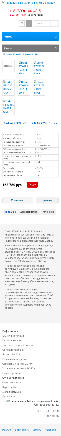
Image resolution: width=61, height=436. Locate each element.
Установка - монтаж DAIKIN (18, 368)
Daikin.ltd (6, 430)
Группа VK (53, 415)
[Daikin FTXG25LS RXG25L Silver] (30, 54)
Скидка (32, 184)
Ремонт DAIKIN (11, 354)
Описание (10, 211)
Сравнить (47, 200)
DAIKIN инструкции (13, 335)
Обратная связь (11, 382)
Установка (48, 211)
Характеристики (29, 211)
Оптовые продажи (13, 349)
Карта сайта (9, 387)
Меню (8, 36)
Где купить (8, 396)
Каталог (8, 48)
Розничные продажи (14, 359)
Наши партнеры (11, 373)
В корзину (19, 200)
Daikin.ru (37, 430)
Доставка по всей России (17, 345)
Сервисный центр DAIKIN (17, 363)
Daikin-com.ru (22, 430)
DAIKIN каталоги (12, 340)
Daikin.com (51, 430)
